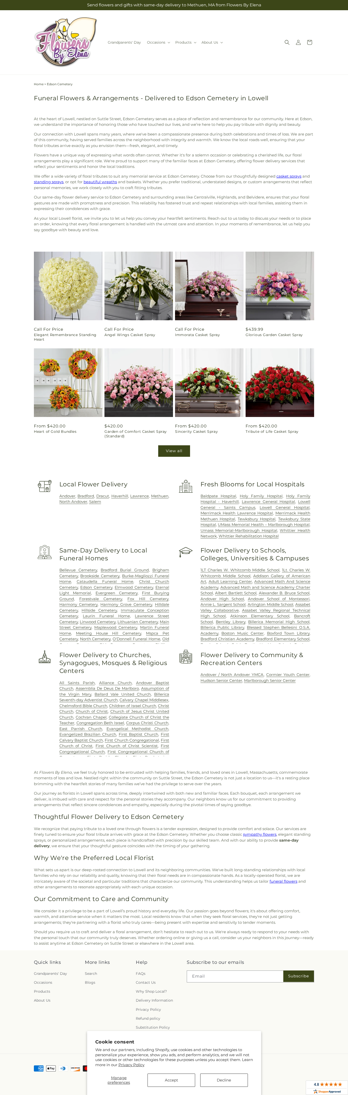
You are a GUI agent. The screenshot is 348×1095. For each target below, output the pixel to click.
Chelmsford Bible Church (83, 705)
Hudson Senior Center (221, 680)
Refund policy (148, 1018)
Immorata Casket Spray (197, 335)
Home (39, 84)
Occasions (43, 982)
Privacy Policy (131, 1064)
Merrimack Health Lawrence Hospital (236, 513)
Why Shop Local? (151, 991)
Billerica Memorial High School (279, 621)
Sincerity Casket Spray (196, 431)
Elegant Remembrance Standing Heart (65, 337)
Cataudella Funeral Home (105, 581)
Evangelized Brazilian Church (87, 734)
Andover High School (222, 598)
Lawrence (139, 496)
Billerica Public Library (222, 627)
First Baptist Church (138, 734)
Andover (67, 496)
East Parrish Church (80, 728)
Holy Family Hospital (261, 496)
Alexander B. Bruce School (284, 592)
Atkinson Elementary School (259, 615)
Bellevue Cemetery (78, 570)
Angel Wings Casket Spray (129, 335)
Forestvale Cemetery (100, 598)
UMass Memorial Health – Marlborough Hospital (264, 524)
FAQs (140, 973)
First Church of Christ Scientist (127, 745)
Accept (171, 1080)
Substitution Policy (153, 1027)
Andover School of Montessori (279, 598)
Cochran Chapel (91, 717)
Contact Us (146, 982)
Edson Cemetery (96, 587)
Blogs (90, 982)
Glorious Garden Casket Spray (274, 335)
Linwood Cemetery (98, 621)
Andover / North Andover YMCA (232, 674)
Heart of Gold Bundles (55, 431)
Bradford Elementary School (283, 638)
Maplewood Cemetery (115, 627)
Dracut (102, 496)
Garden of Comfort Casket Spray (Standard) (135, 433)
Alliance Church (115, 682)
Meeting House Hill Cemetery (108, 633)
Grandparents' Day (50, 973)
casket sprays (288, 176)
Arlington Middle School (270, 604)
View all (174, 450)
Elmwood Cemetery (134, 587)
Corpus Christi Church (147, 722)
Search (91, 973)
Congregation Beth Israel (100, 722)
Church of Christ (92, 711)
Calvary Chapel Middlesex (143, 699)
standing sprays (48, 181)
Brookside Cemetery (99, 575)
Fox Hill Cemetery (147, 598)
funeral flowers (283, 881)
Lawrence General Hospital (268, 501)
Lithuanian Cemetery (137, 621)
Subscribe (298, 976)
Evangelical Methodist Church (137, 728)
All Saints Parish (77, 682)
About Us (42, 1000)
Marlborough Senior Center (270, 680)
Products (42, 991)
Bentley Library (230, 621)
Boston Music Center (242, 633)
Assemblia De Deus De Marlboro (107, 688)
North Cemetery (95, 638)
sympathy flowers (259, 834)
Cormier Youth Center (288, 674)
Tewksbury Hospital (256, 518)
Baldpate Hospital (218, 496)
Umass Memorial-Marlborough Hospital (238, 530)
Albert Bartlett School (236, 592)
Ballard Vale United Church (123, 694)
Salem (95, 501)
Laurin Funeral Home (106, 615)
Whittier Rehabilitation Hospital (249, 536)
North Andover (73, 501)
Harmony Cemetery (78, 604)
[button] (158, 42)
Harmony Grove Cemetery (126, 604)
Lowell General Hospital (285, 507)
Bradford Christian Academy (227, 638)
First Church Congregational (132, 740)
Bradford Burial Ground (125, 570)
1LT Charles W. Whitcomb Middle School (239, 570)
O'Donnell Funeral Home (136, 638)
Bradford (85, 496)
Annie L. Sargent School (223, 604)
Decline (224, 1080)
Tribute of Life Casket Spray (272, 431)
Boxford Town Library (288, 633)
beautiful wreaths (100, 181)
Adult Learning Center (230, 581)
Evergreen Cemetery (117, 592)
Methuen (159, 496)
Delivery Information (154, 1000)
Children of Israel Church (132, 705)
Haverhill (119, 496)
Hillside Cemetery (99, 610)
